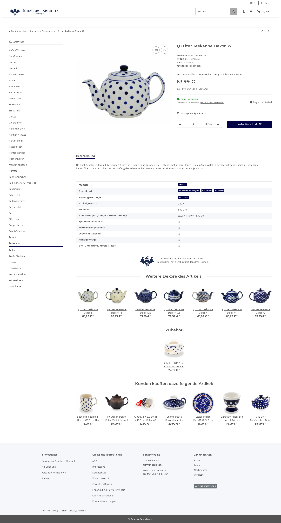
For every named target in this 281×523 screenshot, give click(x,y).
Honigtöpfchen (17, 128)
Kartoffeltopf (16, 140)
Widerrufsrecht (100, 478)
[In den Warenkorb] (78, 42)
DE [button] (251, 3)
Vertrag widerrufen (205, 485)
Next (266, 303)
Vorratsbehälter (17, 274)
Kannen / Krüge (17, 134)
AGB (94, 461)
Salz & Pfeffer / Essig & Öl (23, 182)
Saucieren (14, 188)
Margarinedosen (18, 164)
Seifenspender (17, 201)
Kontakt (265, 3)
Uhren (12, 262)
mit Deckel (219, 190)
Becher (13, 62)
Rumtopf (13, 170)
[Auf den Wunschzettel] (164, 50)
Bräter (12, 80)
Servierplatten (16, 207)
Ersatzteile (14, 110)
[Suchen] (233, 11)
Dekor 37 (182, 184)
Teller (12, 250)
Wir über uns (48, 466)
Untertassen (15, 268)
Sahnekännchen (18, 176)
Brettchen (14, 86)
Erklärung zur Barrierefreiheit (108, 489)
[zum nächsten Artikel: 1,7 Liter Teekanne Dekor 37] (268, 31)
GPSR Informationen (103, 495)
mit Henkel (207, 190)
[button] (243, 11)
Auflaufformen (17, 50)
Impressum (98, 466)
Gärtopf (13, 116)
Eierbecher (15, 104)
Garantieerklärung (102, 484)
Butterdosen (15, 92)
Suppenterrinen (17, 225)
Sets (11, 213)
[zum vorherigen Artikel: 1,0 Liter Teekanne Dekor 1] (262, 31)
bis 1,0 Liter (183, 197)
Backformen (15, 56)
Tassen (13, 237)
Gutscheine (15, 286)
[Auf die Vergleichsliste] (156, 50)
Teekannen (195, 65)
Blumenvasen (16, 74)
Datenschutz (99, 472)
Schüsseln (14, 194)
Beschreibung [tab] (85, 156)
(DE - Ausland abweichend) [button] (212, 102)
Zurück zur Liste (19, 31)
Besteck (13, 68)
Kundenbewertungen (104, 501)
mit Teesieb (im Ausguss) (189, 190)
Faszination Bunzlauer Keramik (58, 461)
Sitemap (45, 478)
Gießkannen (15, 122)
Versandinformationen (53, 472)
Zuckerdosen (16, 280)
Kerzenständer (17, 152)
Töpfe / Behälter (18, 256)
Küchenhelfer (16, 158)
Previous (81, 303)
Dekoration (15, 98)
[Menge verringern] (180, 124)
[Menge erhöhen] (218, 124)
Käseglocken (15, 146)
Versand (203, 88)
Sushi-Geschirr (17, 231)
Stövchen (14, 219)
